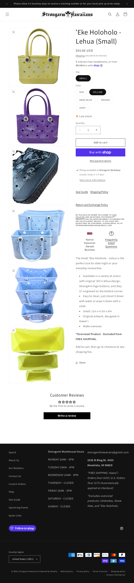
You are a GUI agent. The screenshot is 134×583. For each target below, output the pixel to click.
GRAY (84, 108)
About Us (14, 460)
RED (83, 92)
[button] (7, 14)
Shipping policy (118, 571)
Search (12, 452)
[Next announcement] (127, 4)
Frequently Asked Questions (111, 243)
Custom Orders (17, 484)
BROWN (107, 100)
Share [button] (82, 362)
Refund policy (67, 571)
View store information (92, 180)
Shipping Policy (99, 192)
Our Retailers (16, 468)
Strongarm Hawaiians (28, 571)
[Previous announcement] (7, 4)
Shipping (80, 55)
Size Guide (82, 192)
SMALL (83, 78)
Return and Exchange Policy (92, 205)
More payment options (100, 160)
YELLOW (97, 92)
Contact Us (15, 476)
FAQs (11, 491)
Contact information (115, 575)
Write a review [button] (67, 415)
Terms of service (100, 571)
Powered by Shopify (48, 571)
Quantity (80, 123)
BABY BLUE (87, 100)
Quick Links (15, 515)
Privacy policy (82, 571)
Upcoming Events (18, 507)
